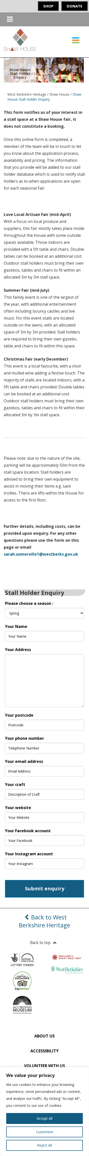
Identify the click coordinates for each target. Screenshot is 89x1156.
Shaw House (59, 94)
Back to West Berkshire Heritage (44, 921)
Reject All (44, 1145)
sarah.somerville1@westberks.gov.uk (41, 554)
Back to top (40, 942)
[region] (44, 1111)
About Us (44, 1036)
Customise (44, 1131)
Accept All (44, 1118)
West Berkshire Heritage (26, 94)
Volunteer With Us (44, 1066)
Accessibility (44, 1051)
